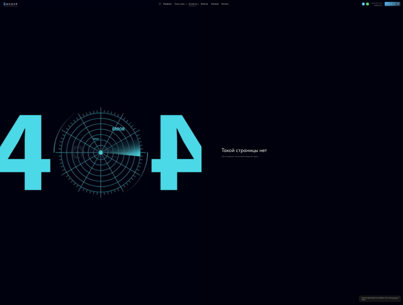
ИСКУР (12, 4)
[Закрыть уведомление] (399, 297)
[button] (393, 4)
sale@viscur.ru (378, 5)
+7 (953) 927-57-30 (376, 3)
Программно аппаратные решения (10, 6)
